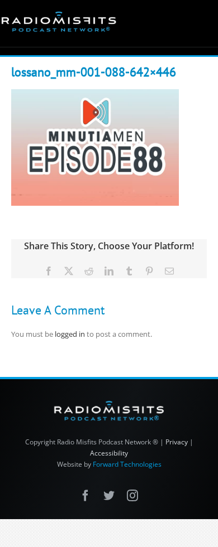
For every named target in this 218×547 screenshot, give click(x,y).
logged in (70, 334)
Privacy (176, 442)
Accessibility (109, 453)
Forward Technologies (127, 464)
